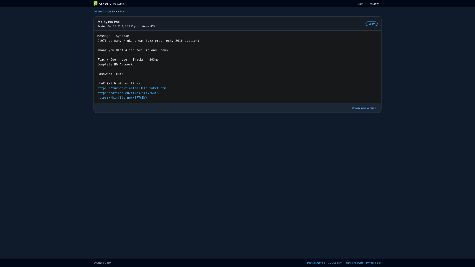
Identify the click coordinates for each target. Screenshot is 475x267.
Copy (371, 23)
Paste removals (316, 262)
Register (375, 3)
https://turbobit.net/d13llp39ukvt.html (132, 88)
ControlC (99, 11)
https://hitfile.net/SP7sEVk (122, 97)
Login (360, 3)
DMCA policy (335, 262)
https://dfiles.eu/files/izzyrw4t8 (128, 93)
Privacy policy (373, 262)
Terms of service (354, 262)
